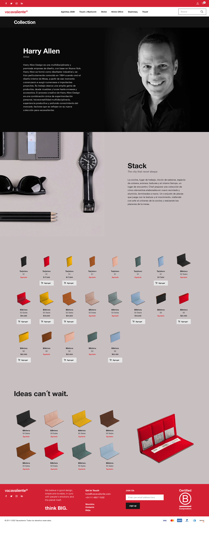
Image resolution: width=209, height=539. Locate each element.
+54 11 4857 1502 (94, 497)
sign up (132, 505)
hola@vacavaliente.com (98, 493)
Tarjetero (24, 271)
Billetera (183, 271)
